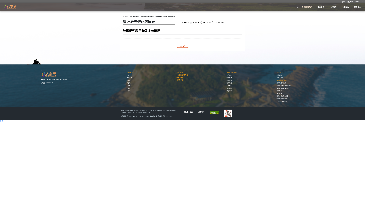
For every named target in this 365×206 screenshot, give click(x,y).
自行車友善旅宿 (182, 75)
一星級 (129, 91)
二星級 (129, 88)
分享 (196, 22)
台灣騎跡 (279, 93)
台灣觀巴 (279, 91)
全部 (128, 75)
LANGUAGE (359, 2)
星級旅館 (130, 73)
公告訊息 (229, 75)
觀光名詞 (229, 88)
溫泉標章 (180, 80)
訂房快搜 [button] (333, 7)
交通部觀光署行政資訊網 (284, 85)
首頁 (343, 2)
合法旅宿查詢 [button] (307, 7)
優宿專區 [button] (320, 7)
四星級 (129, 83)
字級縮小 (220, 22)
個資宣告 (201, 112)
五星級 (129, 80)
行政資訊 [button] (345, 7)
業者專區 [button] (357, 7)
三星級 (129, 85)
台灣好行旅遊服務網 (282, 88)
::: (340, 2)
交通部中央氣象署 (282, 101)
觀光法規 (229, 83)
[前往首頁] (10, 7)
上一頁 (182, 46)
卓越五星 (129, 77)
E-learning (229, 85)
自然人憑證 (280, 77)
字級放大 (207, 22)
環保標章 (180, 78)
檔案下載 (229, 91)
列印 (187, 22)
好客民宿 (180, 73)
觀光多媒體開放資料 (282, 96)
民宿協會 (229, 80)
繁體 (1, 121)
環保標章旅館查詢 (282, 98)
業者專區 (279, 75)
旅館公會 (229, 77)
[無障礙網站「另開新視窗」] (215, 112)
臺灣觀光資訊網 (281, 83)
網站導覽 (350, 2)
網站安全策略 (188, 112)
